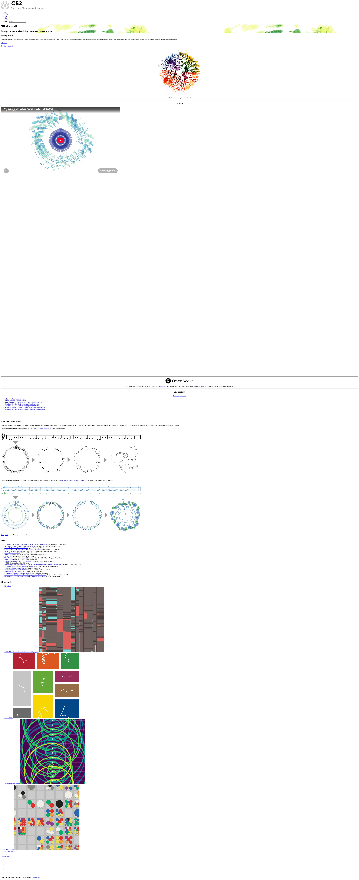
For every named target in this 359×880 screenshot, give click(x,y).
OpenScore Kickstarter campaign (14, 568)
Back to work (6, 856)
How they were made (7, 46)
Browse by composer (179, 396)
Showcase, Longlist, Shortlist (13, 551)
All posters (4, 43)
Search (6, 21)
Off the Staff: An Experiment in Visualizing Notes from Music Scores (24, 576)
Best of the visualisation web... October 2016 (17, 561)
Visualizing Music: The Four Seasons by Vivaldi (18, 566)
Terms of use (36, 877)
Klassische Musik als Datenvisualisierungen (17, 548)
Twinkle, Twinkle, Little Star (40, 428)
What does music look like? (12, 571)
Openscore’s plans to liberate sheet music (16, 570)
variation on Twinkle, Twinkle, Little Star (73, 480)
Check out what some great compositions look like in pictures (22, 549)
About (6, 19)
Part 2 (6, 535)
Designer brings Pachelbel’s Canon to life (16, 573)
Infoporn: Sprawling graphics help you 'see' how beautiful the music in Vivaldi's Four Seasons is (32, 564)
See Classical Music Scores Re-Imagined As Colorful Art (21, 546)
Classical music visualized (12, 553)
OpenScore (161, 386)
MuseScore (200, 386)
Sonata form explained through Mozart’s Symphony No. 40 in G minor (25, 575)
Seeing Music (8, 554)
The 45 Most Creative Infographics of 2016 (17, 558)
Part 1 (2, 535)
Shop (6, 18)
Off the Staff (8, 556)
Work (6, 14)
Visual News (58, 558)
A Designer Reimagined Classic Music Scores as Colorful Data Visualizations (27, 544)
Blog (5, 16)
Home (6, 13)
